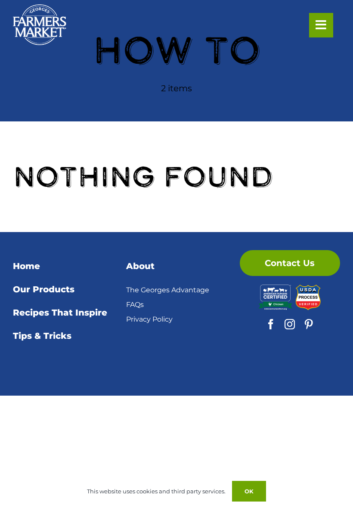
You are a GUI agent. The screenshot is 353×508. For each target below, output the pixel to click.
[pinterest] (308, 324)
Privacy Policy (149, 319)
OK (249, 491)
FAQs (135, 304)
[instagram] (290, 324)
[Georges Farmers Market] (39, 8)
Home (26, 266)
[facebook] (271, 324)
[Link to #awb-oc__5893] (321, 25)
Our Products (43, 289)
